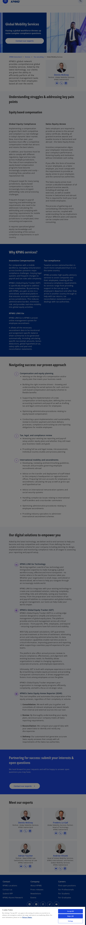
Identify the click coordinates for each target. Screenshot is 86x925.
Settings (70, 921)
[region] (42, 916)
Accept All (70, 911)
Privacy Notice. (27, 917)
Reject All (70, 916)
